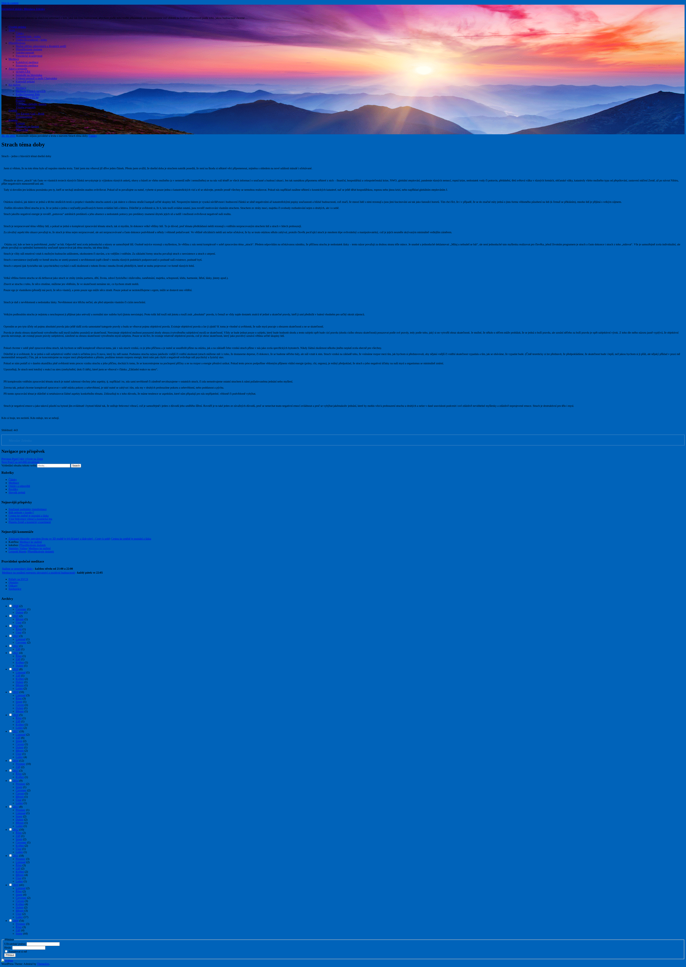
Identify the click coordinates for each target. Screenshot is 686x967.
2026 (16, 606)
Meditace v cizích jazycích (31, 91)
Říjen (19, 629)
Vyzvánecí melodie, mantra (31, 104)
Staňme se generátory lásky (17, 568)
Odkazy (13, 585)
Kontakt (13, 120)
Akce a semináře (18, 68)
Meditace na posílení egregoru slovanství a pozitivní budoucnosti (38, 572)
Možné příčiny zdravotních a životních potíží (41, 46)
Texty (12, 30)
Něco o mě (22, 129)
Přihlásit (10, 955)
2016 (16, 760)
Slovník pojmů (17, 492)
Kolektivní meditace (27, 62)
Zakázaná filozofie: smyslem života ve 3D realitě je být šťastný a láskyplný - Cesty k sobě (59, 538)
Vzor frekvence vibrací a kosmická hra (30, 518)
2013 (16, 806)
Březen (20, 619)
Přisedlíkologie (17, 42)
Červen (20, 704)
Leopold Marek (17, 551)
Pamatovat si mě (18, 951)
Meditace (14, 59)
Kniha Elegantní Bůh (28, 94)
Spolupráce (15, 588)
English (13, 110)
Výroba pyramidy (26, 107)
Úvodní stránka (17, 26)
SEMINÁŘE (23, 71)
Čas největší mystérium (20, 462)
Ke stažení (14, 84)
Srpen (19, 701)
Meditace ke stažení (31, 541)
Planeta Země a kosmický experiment (30, 522)
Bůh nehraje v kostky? (21, 512)
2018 (16, 714)
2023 (16, 636)
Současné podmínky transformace (28, 509)
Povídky (13, 489)
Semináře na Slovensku (29, 75)
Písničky (20, 100)
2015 (16, 770)
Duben (19, 612)
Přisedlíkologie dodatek (29, 49)
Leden (19, 688)
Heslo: (8, 947)
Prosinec (20, 763)
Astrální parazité (25, 52)
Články (20, 33)
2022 (16, 646)
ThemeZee (43, 963)
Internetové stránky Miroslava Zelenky (23, 9)
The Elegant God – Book (30, 113)
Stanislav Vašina (18, 548)
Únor (19, 622)
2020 (16, 669)
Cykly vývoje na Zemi (22, 458)
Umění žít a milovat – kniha (31, 39)
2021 (16, 652)
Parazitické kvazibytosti (29, 55)
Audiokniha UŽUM (27, 97)
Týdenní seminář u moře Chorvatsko (36, 78)
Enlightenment (24, 116)
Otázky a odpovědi (19, 486)
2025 (16, 616)
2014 (16, 780)
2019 (16, 692)
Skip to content (9, 2)
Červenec (21, 609)
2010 (16, 884)
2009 (16, 920)
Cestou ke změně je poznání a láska (29, 515)
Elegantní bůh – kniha (28, 36)
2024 (16, 626)
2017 (16, 731)
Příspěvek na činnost (27, 126)
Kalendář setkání (25, 81)
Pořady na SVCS (18, 579)
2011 (15, 855)
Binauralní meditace (27, 65)
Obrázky (13, 582)
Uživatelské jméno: (15, 943)
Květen (20, 662)
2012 (16, 829)
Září (18, 649)
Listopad (21, 639)
